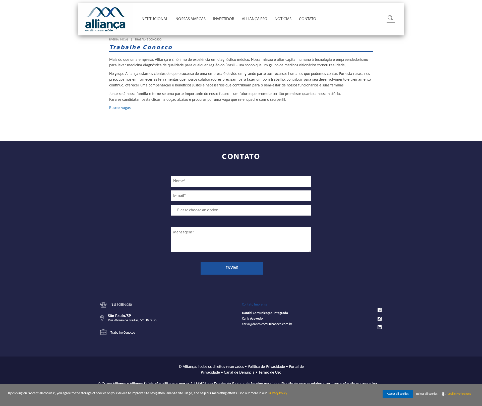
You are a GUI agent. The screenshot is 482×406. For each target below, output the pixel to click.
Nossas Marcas (190, 19)
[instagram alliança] (380, 319)
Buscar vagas (120, 108)
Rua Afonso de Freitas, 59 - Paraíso (132, 320)
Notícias (283, 19)
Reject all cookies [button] (427, 393)
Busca (391, 19)
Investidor (223, 19)
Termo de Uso (270, 373)
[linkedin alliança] (380, 327)
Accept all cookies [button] (398, 393)
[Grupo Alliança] (105, 19)
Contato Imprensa (254, 305)
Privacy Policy (277, 393)
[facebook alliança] (380, 310)
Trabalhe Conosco (122, 333)
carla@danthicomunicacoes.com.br (267, 324)
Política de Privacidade (266, 367)
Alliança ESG (254, 19)
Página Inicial (118, 39)
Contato (307, 19)
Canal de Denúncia (239, 373)
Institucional (154, 19)
